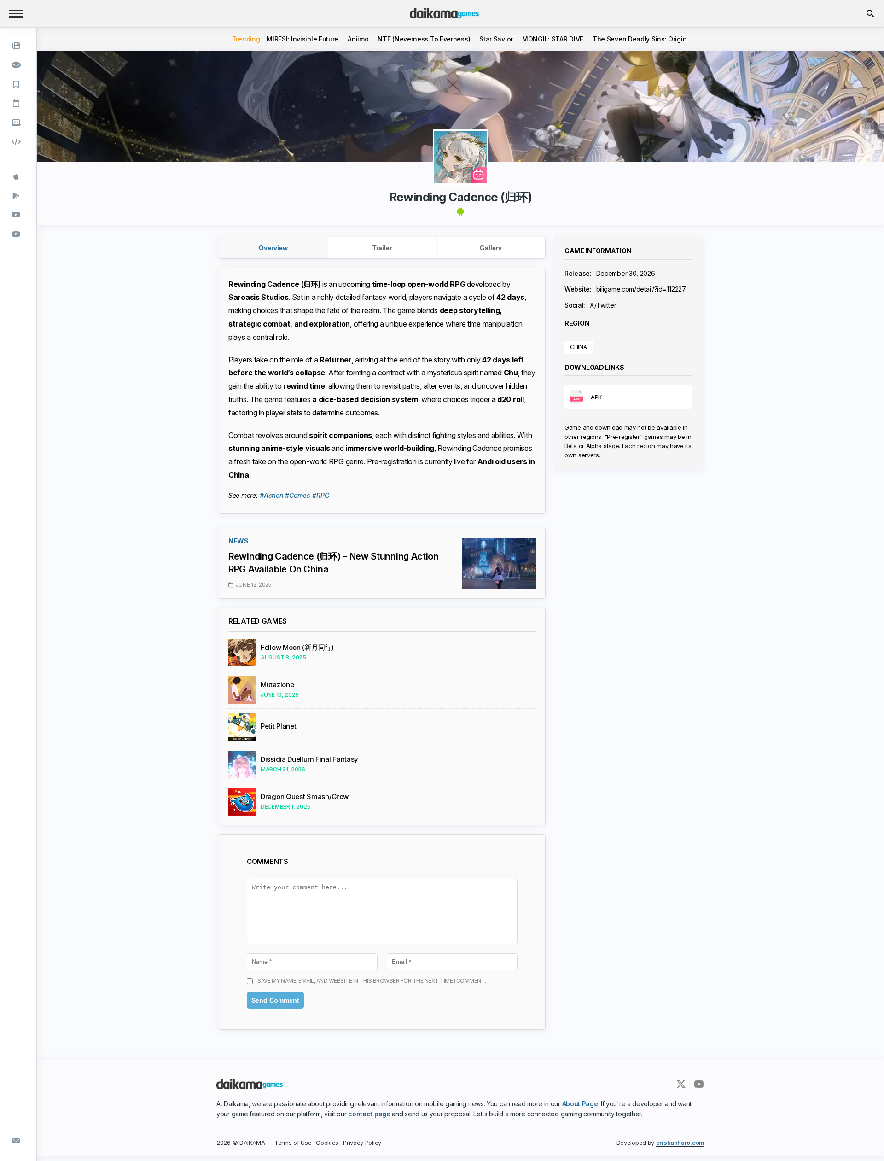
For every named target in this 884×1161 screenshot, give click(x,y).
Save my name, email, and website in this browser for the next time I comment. (371, 980)
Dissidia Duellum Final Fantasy (309, 759)
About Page (580, 1104)
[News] (16, 46)
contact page (369, 1114)
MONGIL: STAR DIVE (552, 39)
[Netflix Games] (16, 215)
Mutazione (277, 685)
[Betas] (16, 122)
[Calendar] (16, 103)
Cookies (327, 1142)
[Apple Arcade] (16, 177)
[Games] (16, 65)
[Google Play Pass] (16, 196)
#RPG (320, 495)
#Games (297, 495)
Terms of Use (292, 1142)
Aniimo (358, 39)
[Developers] (16, 142)
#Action (271, 495)
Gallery (491, 247)
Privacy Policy (362, 1142)
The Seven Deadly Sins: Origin (639, 39)
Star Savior (496, 39)
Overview (273, 247)
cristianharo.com (680, 1142)
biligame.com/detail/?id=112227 (641, 289)
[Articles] (16, 84)
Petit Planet (278, 726)
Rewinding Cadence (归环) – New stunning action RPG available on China (333, 563)
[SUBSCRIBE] (16, 1140)
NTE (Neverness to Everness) (424, 39)
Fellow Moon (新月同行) (297, 647)
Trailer (382, 247)
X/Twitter (603, 305)
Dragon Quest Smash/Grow (305, 797)
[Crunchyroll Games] (16, 234)
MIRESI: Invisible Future (302, 39)
